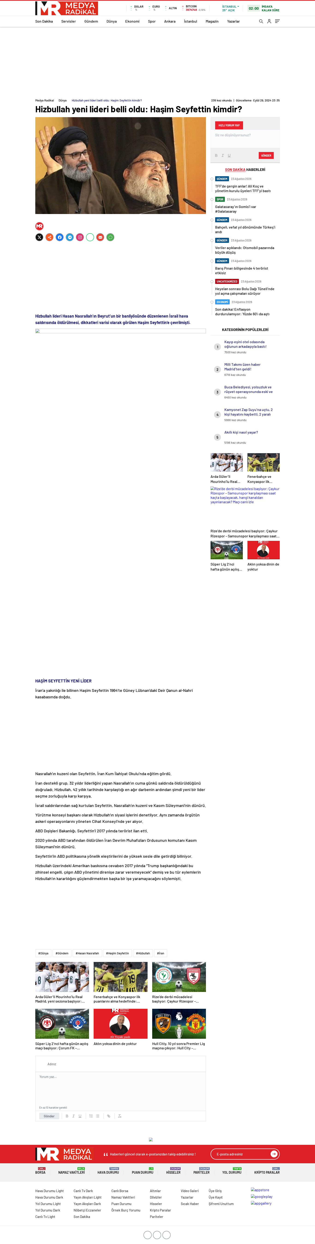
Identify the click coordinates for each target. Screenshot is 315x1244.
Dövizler (156, 1197)
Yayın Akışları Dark (87, 1204)
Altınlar (155, 1191)
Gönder (49, 1116)
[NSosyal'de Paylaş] (49, 237)
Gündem (91, 21)
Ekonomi (132, 21)
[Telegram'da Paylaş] (70, 237)
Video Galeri (190, 1191)
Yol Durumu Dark (47, 1210)
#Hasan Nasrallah (87, 953)
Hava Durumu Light (49, 1191)
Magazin (212, 21)
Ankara (169, 21)
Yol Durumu (231, 1170)
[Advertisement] (157, 61)
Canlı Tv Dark (83, 1191)
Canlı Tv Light (45, 1216)
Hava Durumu (108, 1170)
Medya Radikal (44, 100)
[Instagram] (80, 237)
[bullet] (97, 1116)
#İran (160, 953)
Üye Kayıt (216, 1197)
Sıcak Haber (190, 1204)
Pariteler (201, 1170)
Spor (152, 21)
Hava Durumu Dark (49, 1197)
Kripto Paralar (267, 1170)
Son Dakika (44, 21)
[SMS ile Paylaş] (110, 237)
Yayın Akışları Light (88, 1197)
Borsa (40, 1170)
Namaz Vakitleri (71, 1170)
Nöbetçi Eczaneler (87, 1210)
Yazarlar (233, 21)
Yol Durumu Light (48, 1204)
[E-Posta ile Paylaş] (100, 237)
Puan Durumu (142, 1170)
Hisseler (173, 1170)
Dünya (112, 21)
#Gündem (62, 953)
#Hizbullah (143, 953)
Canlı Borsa (119, 1191)
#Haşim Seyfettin (117, 953)
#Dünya (43, 953)
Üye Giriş (215, 1191)
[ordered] (91, 1116)
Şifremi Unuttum (221, 1204)
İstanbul (190, 21)
